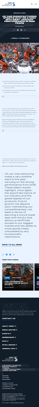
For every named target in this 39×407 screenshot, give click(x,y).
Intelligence (8, 345)
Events (5, 333)
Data (4, 341)
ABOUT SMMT (8, 326)
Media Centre (9, 330)
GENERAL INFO (8, 348)
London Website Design (17, 402)
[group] (18, 277)
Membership (8, 337)
